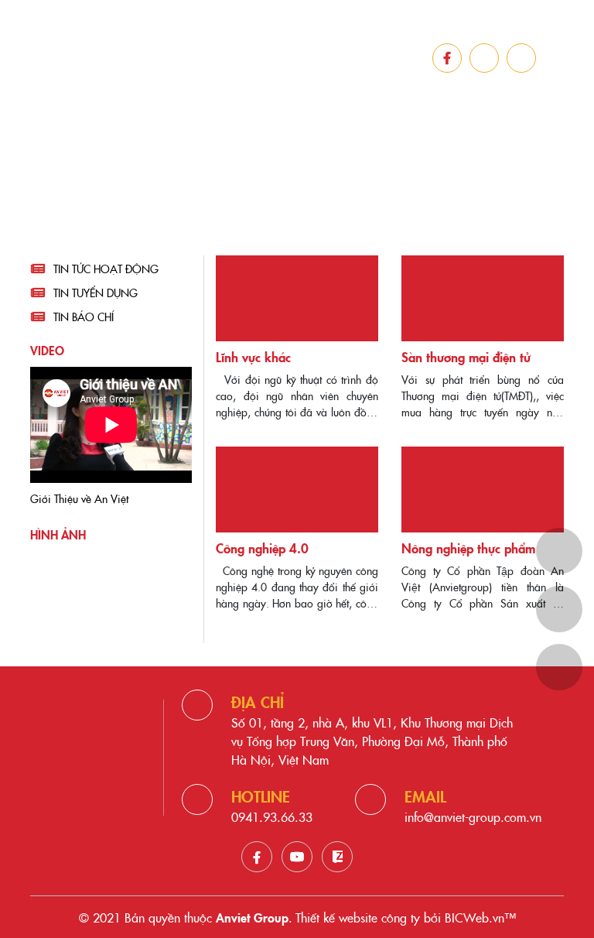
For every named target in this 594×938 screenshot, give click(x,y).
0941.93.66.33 (271, 816)
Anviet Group (252, 917)
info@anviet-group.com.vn (473, 816)
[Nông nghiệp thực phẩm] (482, 489)
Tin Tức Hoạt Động (106, 268)
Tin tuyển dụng (95, 292)
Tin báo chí (83, 316)
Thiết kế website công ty (357, 917)
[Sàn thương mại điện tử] (482, 298)
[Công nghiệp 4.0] (297, 489)
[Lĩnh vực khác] (297, 298)
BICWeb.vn (474, 917)
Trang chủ (232, 198)
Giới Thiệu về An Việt (79, 498)
